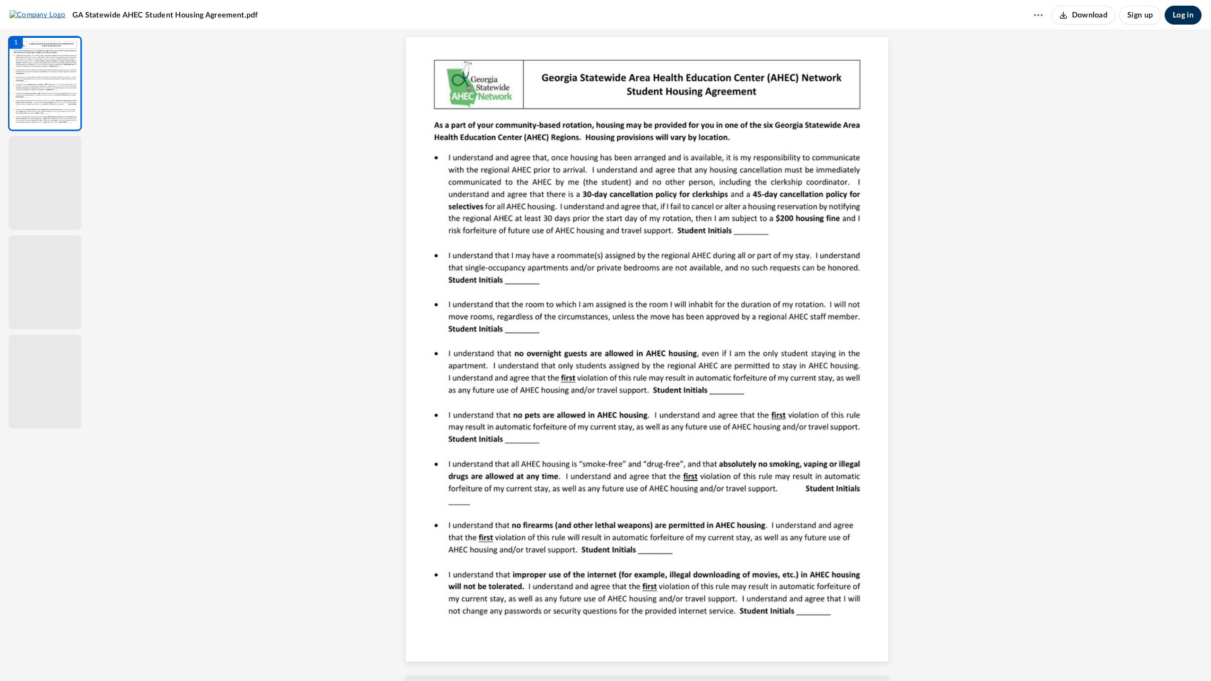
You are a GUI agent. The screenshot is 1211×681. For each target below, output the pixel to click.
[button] (44, 83)
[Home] (37, 14)
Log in (1183, 15)
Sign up (1140, 15)
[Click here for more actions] (1038, 15)
